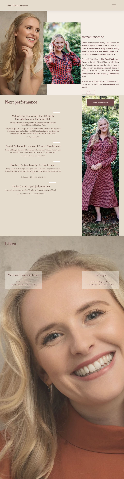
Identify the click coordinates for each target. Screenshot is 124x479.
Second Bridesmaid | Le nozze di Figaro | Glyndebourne (33, 146)
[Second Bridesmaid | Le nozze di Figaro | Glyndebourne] (33, 142)
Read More (88, 92)
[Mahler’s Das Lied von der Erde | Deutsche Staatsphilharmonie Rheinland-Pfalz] (33, 112)
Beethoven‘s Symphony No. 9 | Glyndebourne (33, 165)
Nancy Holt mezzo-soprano (17, 5)
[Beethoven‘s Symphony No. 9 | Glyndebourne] (33, 161)
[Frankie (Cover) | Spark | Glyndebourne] (31, 182)
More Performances (100, 102)
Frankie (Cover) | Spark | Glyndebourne (31, 186)
